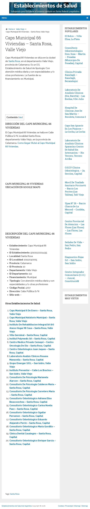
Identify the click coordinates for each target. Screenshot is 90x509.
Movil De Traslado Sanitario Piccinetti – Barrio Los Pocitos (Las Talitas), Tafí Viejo (75, 188)
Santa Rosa (14, 61)
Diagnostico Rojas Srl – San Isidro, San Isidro (74, 260)
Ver (20, 117)
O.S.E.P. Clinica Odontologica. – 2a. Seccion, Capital (75, 170)
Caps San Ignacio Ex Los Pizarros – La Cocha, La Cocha (75, 128)
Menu (4, 18)
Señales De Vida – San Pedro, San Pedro (74, 245)
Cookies (61, 506)
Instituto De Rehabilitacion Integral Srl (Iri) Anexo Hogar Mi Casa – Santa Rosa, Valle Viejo (31, 328)
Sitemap (77, 506)
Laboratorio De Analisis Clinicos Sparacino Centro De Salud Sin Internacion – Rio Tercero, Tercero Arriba (74, 149)
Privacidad (69, 506)
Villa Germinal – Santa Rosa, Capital (28, 335)
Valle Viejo (20, 29)
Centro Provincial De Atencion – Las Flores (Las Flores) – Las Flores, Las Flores (74, 227)
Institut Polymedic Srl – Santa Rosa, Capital (32, 338)
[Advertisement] (30, 98)
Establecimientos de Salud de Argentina (17, 506)
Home (11, 29)
